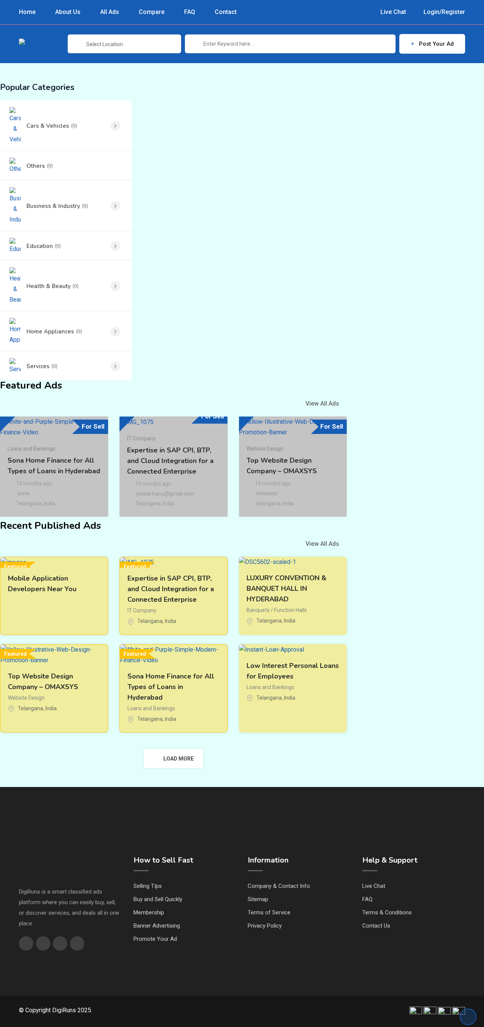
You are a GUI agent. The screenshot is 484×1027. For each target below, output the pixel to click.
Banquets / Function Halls (277, 610)
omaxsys (267, 493)
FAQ (189, 11)
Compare (151, 11)
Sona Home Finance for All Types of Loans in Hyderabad (170, 687)
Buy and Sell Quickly (157, 899)
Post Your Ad (436, 43)
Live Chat (392, 12)
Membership (148, 912)
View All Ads (322, 403)
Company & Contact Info (279, 886)
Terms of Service (269, 912)
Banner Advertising (156, 925)
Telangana (29, 503)
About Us (68, 11)
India (49, 503)
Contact (226, 11)
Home (27, 11)
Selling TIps (147, 886)
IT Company (141, 438)
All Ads (109, 11)
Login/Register (443, 12)
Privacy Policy (265, 925)
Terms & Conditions (387, 912)
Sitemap (258, 899)
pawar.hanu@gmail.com (165, 494)
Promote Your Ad (155, 939)
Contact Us (376, 925)
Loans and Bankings (31, 449)
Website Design (265, 449)
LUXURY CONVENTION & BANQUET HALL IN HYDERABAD (286, 588)
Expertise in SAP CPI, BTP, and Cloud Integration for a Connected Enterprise (170, 461)
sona (23, 493)
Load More (178, 759)
